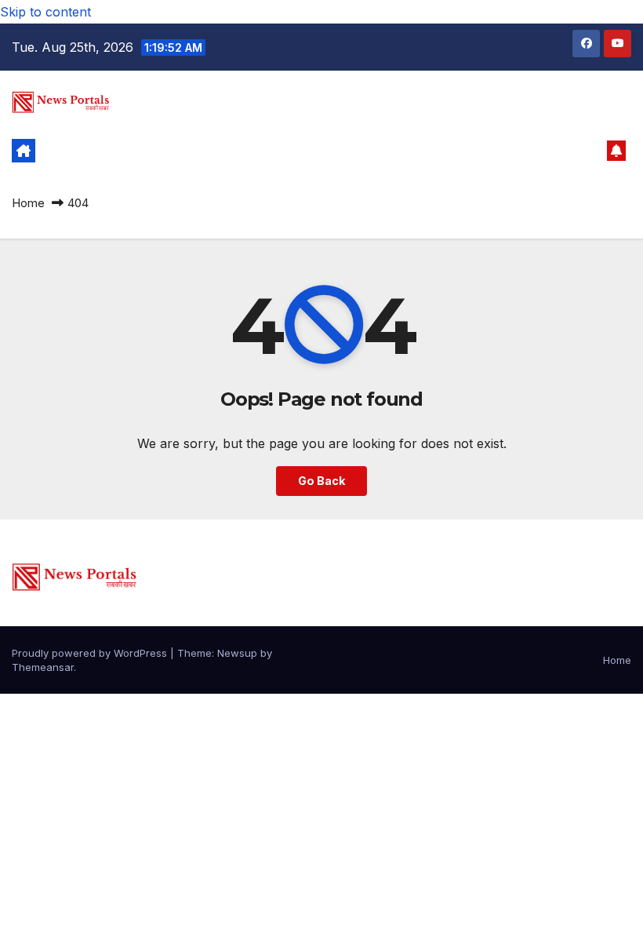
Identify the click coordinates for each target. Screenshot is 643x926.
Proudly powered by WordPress (91, 653)
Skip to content (45, 12)
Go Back (321, 480)
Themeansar (43, 667)
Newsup (237, 653)
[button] (589, 151)
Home (28, 202)
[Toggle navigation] (309, 150)
